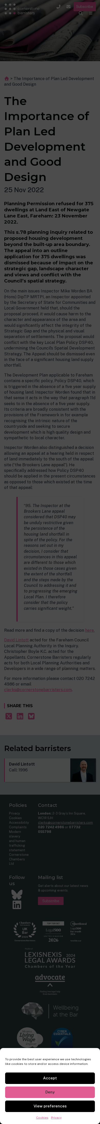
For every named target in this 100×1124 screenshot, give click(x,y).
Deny (50, 1092)
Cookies (42, 1117)
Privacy (56, 1117)
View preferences (50, 1106)
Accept (50, 1078)
